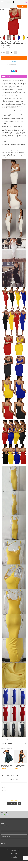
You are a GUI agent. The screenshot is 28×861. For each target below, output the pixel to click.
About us (3, 823)
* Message (4, 790)
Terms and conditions (6, 827)
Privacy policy (4, 825)
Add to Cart (14, 58)
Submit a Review (12, 803)
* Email (3, 787)
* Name (3, 784)
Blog (2, 828)
